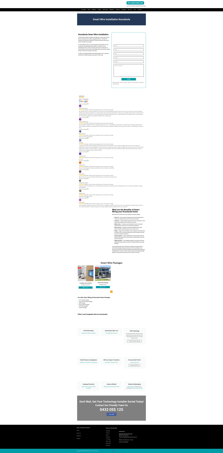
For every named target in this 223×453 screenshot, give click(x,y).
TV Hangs (108, 439)
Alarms (107, 435)
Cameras (108, 432)
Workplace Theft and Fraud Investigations (88, 362)
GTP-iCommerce (95, 450)
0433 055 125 (125, 435)
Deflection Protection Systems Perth (111, 386)
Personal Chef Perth (134, 362)
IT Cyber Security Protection (134, 341)
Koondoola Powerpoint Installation (88, 333)
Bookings (79, 435)
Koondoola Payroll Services (136, 388)
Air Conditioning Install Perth (111, 333)
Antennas (108, 437)
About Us (79, 433)
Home (78, 12)
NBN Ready (108, 443)
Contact (78, 438)
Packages (108, 430)
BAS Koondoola (130, 386)
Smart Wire (108, 441)
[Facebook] (113, 451)
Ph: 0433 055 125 (135, 3)
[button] (86, 287)
